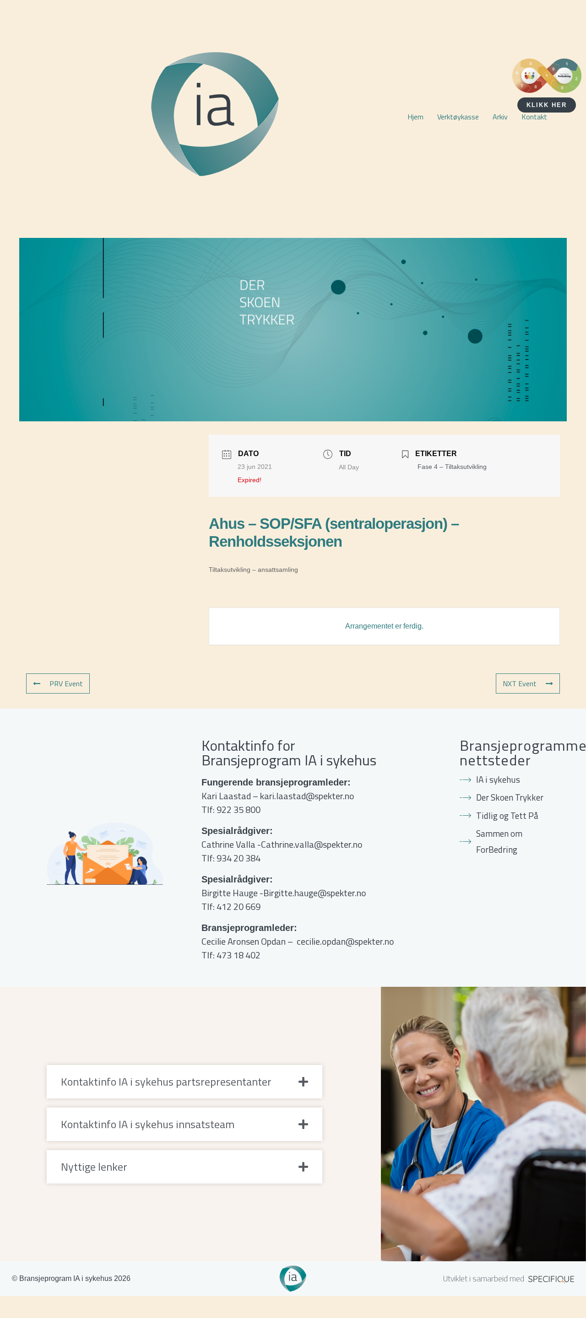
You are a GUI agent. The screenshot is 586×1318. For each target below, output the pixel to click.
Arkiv (500, 116)
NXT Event (520, 683)
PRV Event (66, 683)
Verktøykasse (458, 116)
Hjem (415, 116)
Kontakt (534, 116)
